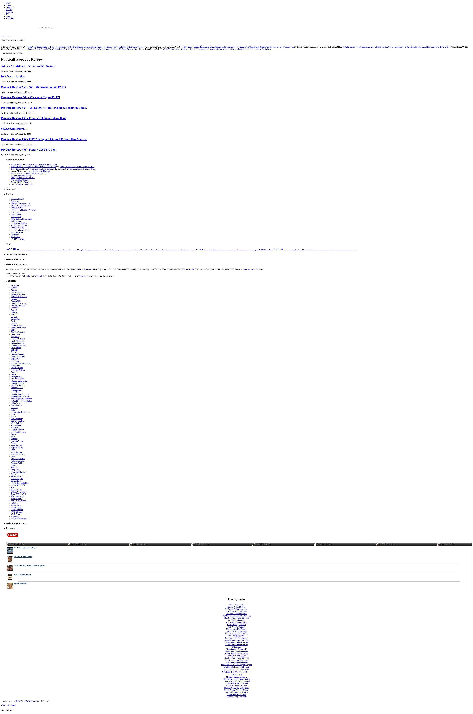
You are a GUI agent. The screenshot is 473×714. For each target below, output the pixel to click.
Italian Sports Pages (18, 403)
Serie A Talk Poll (318, 250)
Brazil (13, 314)
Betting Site (236, 647)
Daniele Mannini (17, 341)
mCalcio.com (16, 221)
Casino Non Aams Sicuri (236, 656)
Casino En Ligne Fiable (236, 625)
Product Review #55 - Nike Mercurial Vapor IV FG (33, 87)
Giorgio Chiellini (17, 385)
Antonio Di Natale (51, 250)
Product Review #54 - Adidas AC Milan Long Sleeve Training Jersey (44, 107)
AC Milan (12, 249)
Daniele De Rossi (18, 339)
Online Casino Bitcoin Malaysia (236, 690)
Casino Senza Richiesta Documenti (236, 681)
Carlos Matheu (16, 319)
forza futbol (15, 365)
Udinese (337, 250)
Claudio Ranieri (100, 250)
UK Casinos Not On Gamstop (236, 662)
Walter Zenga (16, 507)
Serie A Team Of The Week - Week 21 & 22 (77, 167)
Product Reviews (250, 250)
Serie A (278, 249)
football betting (188, 269)
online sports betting (250, 269)
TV (7, 14)
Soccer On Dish (17, 228)
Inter (171, 250)
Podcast (9, 10)
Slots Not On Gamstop (236, 627)
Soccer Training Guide (19, 230)
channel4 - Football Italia (20, 206)
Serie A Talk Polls (18, 485)
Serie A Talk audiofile (19, 483)
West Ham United (353, 250)
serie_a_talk (15, 173)
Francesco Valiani (18, 370)
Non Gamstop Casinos (19, 180)
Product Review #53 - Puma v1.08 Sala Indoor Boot (33, 118)
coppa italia (15, 334)
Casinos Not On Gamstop (21, 182)
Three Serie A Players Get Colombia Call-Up (77, 169)
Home (8, 3)
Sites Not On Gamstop (236, 620)
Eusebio (14, 352)
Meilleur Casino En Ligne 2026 (236, 688)
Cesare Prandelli (17, 325)
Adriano (26, 250)
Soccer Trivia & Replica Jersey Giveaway (41, 164)
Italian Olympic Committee (21, 399)
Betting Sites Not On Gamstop (23, 178)
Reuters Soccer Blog (19, 223)
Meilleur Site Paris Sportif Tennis (236, 667)
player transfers (17, 447)
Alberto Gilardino (18, 294)
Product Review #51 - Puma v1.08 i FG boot (28, 149)
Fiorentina (131, 250)
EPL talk (14, 350)
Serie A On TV (299, 250)
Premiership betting (84, 269)
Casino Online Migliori (236, 607)
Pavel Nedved (16, 445)
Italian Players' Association (21, 401)
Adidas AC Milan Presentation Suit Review (28, 66)
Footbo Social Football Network (23, 210)
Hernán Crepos (17, 388)
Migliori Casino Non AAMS (236, 692)
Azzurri (65, 250)
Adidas (21, 250)
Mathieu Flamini (17, 430)
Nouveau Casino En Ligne (236, 686)
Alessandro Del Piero (35, 250)
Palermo (14, 439)
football (138, 250)
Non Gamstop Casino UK (236, 649)
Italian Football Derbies (20, 396)
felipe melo (15, 359)
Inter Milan (179, 250)
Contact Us (10, 7)
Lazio (210, 250)
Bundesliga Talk (17, 199)
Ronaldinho (268, 250)
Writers (8, 16)
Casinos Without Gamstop (21, 175)
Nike (243, 250)
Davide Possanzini (18, 345)
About (8, 5)
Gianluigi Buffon (17, 383)
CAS (13, 321)
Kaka (206, 250)
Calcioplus (15, 201)
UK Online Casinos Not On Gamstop (236, 616)
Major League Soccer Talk (21, 219)
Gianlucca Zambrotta (19, 381)
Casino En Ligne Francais (236, 697)
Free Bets (14, 212)
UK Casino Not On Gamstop (236, 634)
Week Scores (343, 250)
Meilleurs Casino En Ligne (236, 677)
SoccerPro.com (17, 232)
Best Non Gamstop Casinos (236, 614)
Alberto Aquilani (17, 292)
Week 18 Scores (17, 510)
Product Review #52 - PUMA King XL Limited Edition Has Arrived (44, 139)
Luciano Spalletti (17, 421)
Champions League (84, 250)
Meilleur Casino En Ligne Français (236, 679)
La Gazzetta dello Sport (20, 412)
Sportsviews (15, 237)
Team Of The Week (329, 250)
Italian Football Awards (20, 394)
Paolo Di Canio (17, 441)
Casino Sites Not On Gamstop (236, 642)
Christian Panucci (18, 332)
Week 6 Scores (16, 512)
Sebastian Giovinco (18, 472)
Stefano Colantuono (18, 492)
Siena (13, 487)
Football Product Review (148, 250)
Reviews (9, 12)
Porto (13, 450)
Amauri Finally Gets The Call (38, 171)
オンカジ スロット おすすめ (236, 669)
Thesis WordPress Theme (26, 701)
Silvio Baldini (16, 490)
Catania (75, 250)
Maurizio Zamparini (18, 432)
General (14, 372)
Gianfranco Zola (17, 379)
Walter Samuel (16, 505)
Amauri (43, 250)
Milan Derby (233, 250)
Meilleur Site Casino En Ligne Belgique (236, 665)
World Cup (15, 516)
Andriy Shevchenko (18, 303)
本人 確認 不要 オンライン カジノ (236, 672)
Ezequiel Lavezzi (17, 354)
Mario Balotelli (17, 425)
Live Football (16, 217)
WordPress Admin (8, 705)
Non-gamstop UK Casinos (236, 629)
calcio (70, 250)
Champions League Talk (20, 203)
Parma (13, 443)
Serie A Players (17, 479)
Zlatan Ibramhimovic (19, 519)
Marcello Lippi (16, 423)
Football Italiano (17, 208)
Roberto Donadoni (18, 461)
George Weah (16, 376)
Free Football (16, 214)
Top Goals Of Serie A (19, 501)
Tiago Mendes (16, 499)
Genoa (167, 250)
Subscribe (10, 19)
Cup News (15, 337)
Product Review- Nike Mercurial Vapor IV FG (30, 97)
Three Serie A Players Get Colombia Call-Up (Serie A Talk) (34, 169)
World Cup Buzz (17, 239)
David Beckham (110, 250)
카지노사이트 (236, 674)
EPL (125, 250)
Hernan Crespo (17, 390)
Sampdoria (15, 470)
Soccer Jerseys (16, 164)
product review (17, 452)
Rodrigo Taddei (17, 463)
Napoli (239, 250)
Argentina (15, 308)
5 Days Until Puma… (14, 128)
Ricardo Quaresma (18, 459)
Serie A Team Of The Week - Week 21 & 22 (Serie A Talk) (34, 167)
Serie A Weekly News (19, 225)
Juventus (199, 249)
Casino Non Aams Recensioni (236, 683)
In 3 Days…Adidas (13, 76)
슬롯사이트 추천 (236, 604)
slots (29, 276)
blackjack (38, 276)
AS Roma (60, 250)
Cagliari (14, 317)
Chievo (14, 330)
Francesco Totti (160, 250)
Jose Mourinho (190, 250)
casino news (85, 276)
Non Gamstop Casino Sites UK (236, 618)
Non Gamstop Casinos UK (21, 184)
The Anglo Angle (17, 496)
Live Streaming (17, 419)
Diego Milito (120, 250)
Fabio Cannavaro (17, 357)
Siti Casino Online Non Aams (236, 609)
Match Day (217, 250)
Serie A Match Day (289, 250)
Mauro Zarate (225, 250)
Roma (262, 249)
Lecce (13, 416)
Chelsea (93, 250)
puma (257, 250)
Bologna (14, 312)
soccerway (15, 234)
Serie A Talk (6, 36)
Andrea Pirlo (16, 301)
